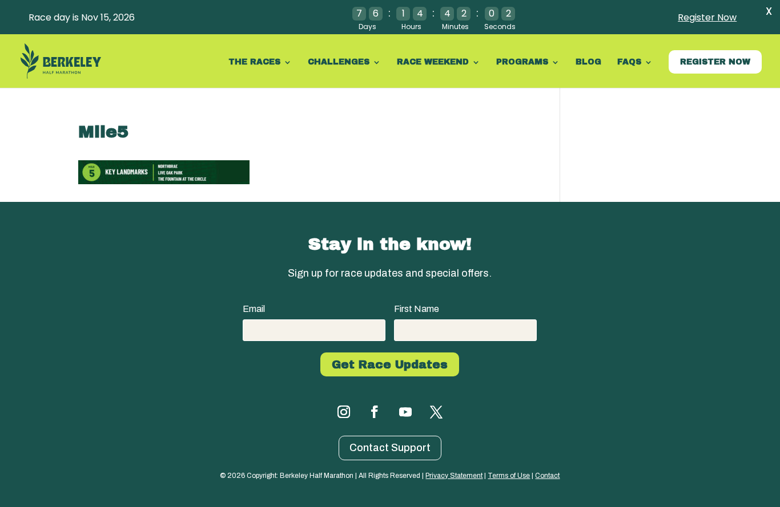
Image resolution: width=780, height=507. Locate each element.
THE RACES (254, 62)
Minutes (455, 26)
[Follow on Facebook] (374, 411)
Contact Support (390, 447)
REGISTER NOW (715, 62)
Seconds (500, 26)
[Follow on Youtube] (405, 411)
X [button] (769, 11)
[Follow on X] (436, 411)
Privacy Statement (454, 476)
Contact (547, 476)
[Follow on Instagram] (343, 411)
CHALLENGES (338, 62)
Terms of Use (509, 476)
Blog (588, 62)
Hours (411, 26)
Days (367, 26)
